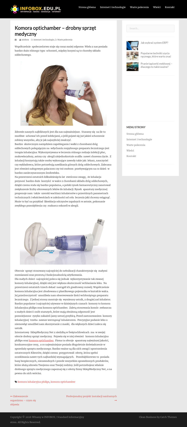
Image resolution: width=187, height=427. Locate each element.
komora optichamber (41, 340)
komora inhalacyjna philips (33, 381)
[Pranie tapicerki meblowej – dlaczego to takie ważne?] (132, 66)
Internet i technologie (113, 7)
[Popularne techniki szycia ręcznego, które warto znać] (132, 55)
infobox (25, 40)
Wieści (157, 7)
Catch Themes (168, 417)
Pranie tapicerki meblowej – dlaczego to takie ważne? (156, 65)
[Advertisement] (150, 98)
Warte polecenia (139, 7)
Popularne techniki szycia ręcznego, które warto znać (156, 55)
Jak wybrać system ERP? (154, 42)
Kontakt (170, 7)
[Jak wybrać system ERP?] (132, 45)
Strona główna (87, 7)
